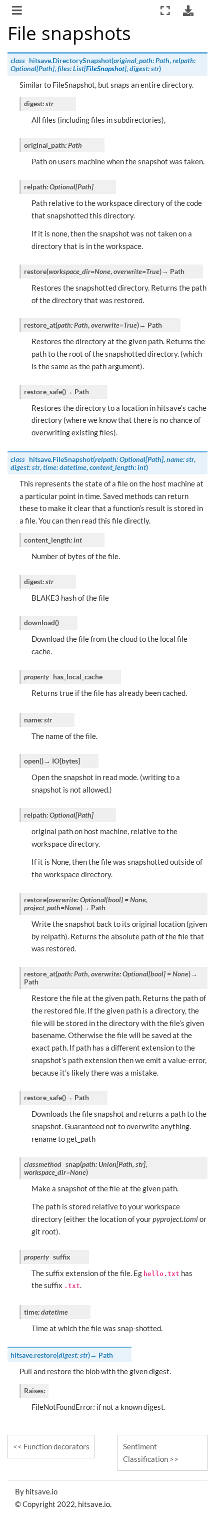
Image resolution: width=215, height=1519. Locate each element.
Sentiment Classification (145, 1452)
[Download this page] (188, 11)
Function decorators (57, 1446)
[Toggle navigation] (18, 11)
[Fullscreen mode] (165, 11)
